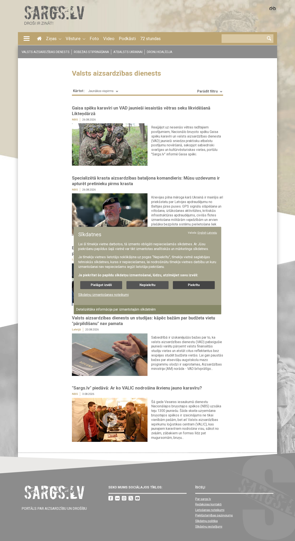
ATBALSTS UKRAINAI (128, 52)
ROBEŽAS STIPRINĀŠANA (91, 52)
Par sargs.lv (203, 499)
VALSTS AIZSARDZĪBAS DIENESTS (46, 52)
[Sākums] (54, 26)
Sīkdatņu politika (206, 521)
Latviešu (212, 232)
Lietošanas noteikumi (209, 510)
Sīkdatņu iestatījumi (208, 526)
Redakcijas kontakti (208, 504)
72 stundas (150, 38)
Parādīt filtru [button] (207, 91)
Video (108, 38)
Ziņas (51, 38)
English (202, 232)
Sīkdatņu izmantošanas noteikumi (103, 295)
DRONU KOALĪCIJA (159, 52)
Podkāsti (127, 38)
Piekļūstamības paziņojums (214, 515)
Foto (94, 38)
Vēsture (73, 38)
